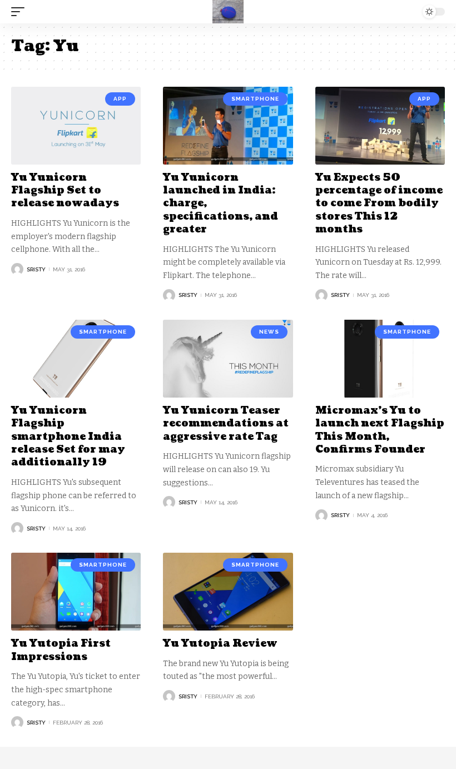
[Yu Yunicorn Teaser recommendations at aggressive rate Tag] (228, 359)
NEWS (269, 332)
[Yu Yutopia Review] (228, 592)
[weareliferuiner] (228, 11)
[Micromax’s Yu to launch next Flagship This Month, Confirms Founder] (380, 359)
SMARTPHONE (255, 99)
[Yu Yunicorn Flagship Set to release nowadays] (76, 126)
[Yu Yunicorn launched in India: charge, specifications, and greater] (228, 126)
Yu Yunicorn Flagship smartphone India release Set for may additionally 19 (68, 437)
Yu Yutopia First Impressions (61, 650)
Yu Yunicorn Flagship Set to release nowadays (65, 191)
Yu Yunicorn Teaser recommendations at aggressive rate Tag (226, 424)
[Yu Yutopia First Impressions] (76, 592)
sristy (36, 269)
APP (120, 99)
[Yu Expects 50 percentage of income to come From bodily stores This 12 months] (380, 126)
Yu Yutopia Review (220, 644)
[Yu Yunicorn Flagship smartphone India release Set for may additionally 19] (76, 359)
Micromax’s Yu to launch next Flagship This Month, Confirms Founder (379, 430)
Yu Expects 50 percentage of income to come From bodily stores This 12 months (379, 204)
